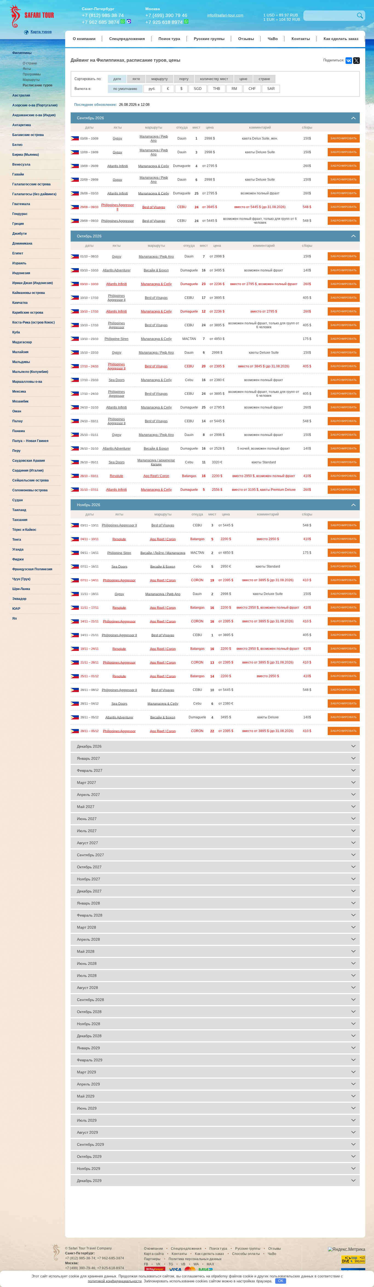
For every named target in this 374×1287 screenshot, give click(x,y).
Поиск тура (169, 38)
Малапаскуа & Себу (153, 166)
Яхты (27, 69)
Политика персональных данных (195, 1259)
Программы (32, 74)
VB (183, 1264)
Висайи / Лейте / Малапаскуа (162, 553)
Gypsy (117, 138)
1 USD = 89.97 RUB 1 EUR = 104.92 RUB (281, 17)
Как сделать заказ (341, 38)
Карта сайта (154, 1254)
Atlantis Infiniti (117, 166)
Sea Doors (117, 380)
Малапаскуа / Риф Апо (154, 139)
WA (196, 1264)
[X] (356, 60)
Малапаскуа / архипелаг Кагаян (156, 462)
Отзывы (246, 38)
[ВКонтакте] (349, 60)
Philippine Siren (116, 339)
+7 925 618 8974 (164, 22)
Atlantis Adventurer (117, 270)
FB (146, 1264)
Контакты (301, 38)
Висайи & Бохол (156, 270)
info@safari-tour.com (225, 15)
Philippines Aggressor (117, 221)
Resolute (116, 476)
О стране (30, 63)
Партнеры (152, 1259)
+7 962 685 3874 (100, 22)
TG (171, 1264)
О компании (84, 38)
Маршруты (31, 80)
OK (280, 1281)
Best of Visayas (153, 207)
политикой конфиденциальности (115, 1281)
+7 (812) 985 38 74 (103, 15)
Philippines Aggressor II (117, 207)
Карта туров (41, 32)
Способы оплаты (246, 1254)
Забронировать (343, 138)
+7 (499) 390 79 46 (166, 15)
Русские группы (209, 38)
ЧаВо (273, 38)
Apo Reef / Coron (156, 476)
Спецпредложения (127, 38)
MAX (210, 1264)
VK (158, 1264)
